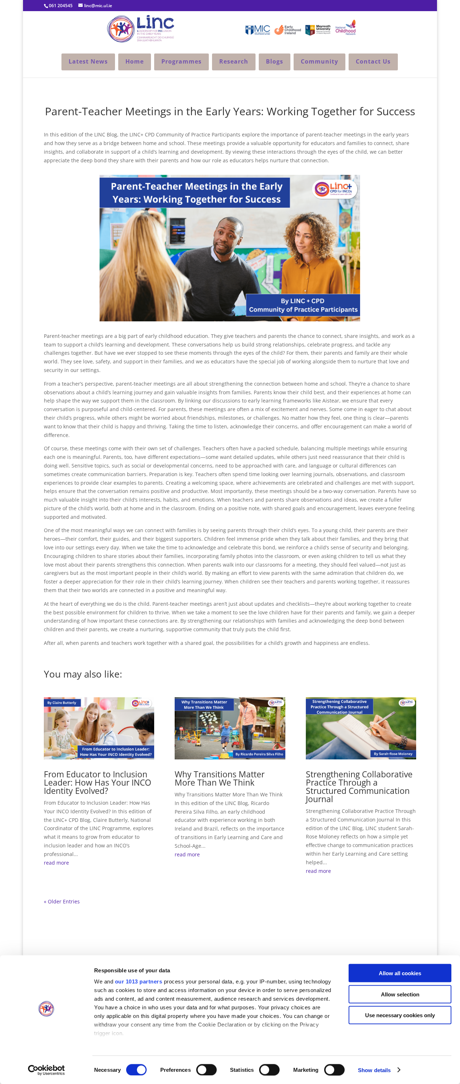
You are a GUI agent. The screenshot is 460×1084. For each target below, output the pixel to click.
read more (56, 862)
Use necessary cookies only (400, 1015)
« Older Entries (62, 901)
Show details (374, 1070)
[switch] (206, 1069)
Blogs (274, 61)
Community (319, 61)
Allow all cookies (400, 973)
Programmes (181, 61)
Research (233, 61)
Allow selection (400, 994)
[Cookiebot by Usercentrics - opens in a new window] (46, 1070)
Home (134, 61)
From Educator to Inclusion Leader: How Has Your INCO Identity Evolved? (97, 782)
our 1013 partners (138, 981)
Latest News (88, 61)
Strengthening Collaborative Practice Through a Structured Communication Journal (359, 786)
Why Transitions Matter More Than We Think (219, 778)
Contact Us (373, 61)
